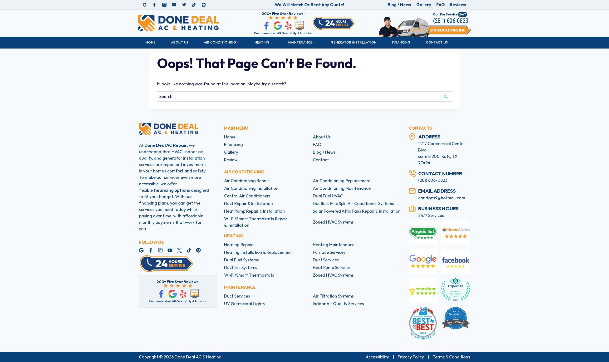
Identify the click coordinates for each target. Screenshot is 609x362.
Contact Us (437, 42)
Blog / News (399, 4)
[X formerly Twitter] (184, 4)
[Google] (144, 4)
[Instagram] (164, 4)
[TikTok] (194, 4)
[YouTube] (174, 4)
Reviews (458, 4)
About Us (179, 42)
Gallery (423, 4)
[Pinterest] (203, 4)
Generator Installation (354, 42)
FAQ (440, 4)
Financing (401, 42)
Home (151, 42)
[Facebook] (154, 4)
